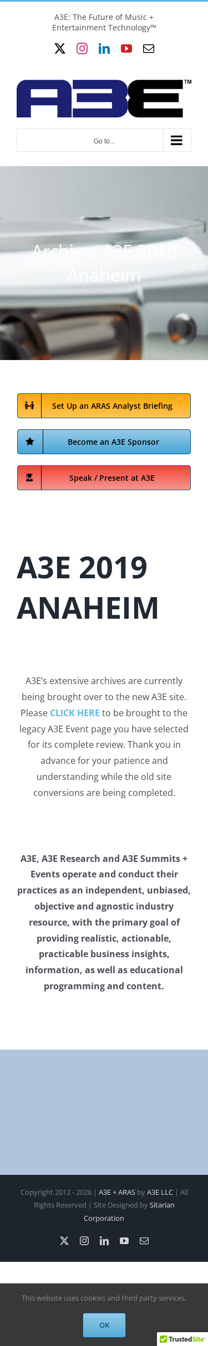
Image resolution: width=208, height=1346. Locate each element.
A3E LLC (160, 1192)
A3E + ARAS (117, 1192)
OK (104, 1325)
